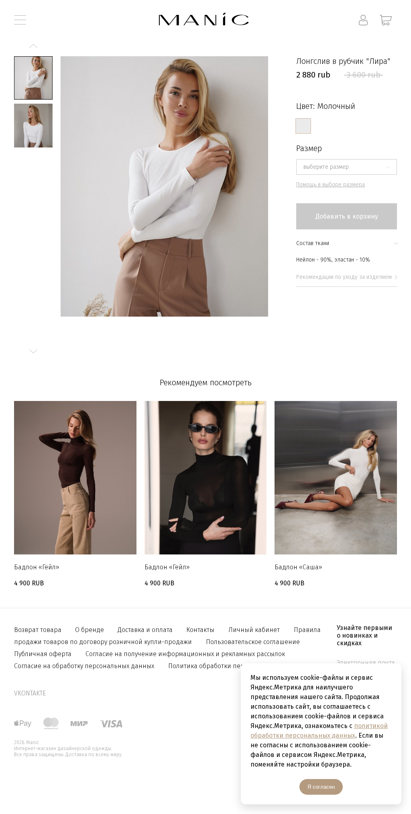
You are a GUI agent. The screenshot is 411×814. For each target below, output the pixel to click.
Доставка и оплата (146, 630)
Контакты (200, 630)
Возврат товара (38, 630)
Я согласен (321, 787)
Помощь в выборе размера (330, 184)
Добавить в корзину (346, 216)
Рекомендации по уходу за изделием (344, 277)
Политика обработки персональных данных (235, 666)
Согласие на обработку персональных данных (84, 666)
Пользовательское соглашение (253, 642)
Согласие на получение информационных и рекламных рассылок (185, 654)
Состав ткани (312, 243)
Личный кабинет (254, 630)
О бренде (90, 630)
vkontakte (30, 693)
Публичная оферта (42, 654)
